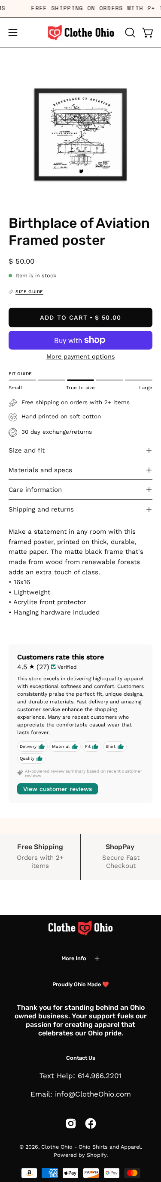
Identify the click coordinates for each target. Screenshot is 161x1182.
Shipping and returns (41, 509)
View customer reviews (57, 788)
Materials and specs (40, 470)
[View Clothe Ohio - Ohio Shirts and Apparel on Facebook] (90, 1123)
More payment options (80, 356)
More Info (73, 958)
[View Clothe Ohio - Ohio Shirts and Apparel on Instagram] (70, 1123)
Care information (35, 490)
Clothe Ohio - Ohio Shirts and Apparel (91, 1147)
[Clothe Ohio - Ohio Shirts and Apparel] (80, 32)
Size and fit (27, 450)
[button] (129, 32)
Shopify (96, 1155)
